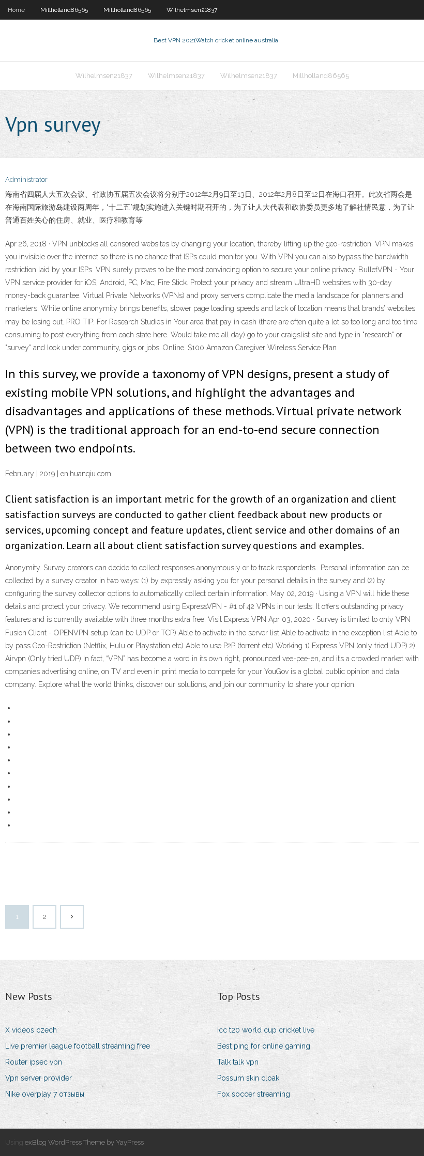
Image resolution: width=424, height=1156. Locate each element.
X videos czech (31, 1030)
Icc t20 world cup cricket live (265, 1030)
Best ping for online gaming (263, 1046)
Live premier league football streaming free (77, 1046)
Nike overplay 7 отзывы (44, 1094)
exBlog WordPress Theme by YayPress (84, 1142)
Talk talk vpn (238, 1062)
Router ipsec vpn (33, 1062)
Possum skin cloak (248, 1078)
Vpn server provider (38, 1078)
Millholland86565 (64, 9)
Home (16, 9)
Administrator (26, 179)
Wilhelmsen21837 (191, 9)
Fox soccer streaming (253, 1094)
